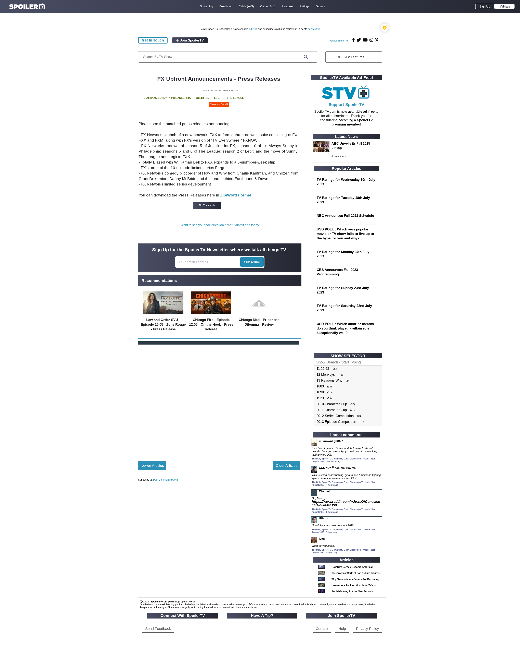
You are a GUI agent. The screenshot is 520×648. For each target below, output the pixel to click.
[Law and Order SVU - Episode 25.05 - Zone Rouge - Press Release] (163, 315)
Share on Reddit (219, 104)
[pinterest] (376, 40)
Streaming (206, 6)
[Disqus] (219, 399)
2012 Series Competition (335, 416)
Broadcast (225, 6)
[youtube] (365, 40)
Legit (218, 97)
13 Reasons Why (329, 380)
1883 (320, 386)
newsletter (314, 29)
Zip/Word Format (235, 195)
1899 (320, 392)
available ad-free (361, 111)
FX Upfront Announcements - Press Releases (218, 79)
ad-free (253, 29)
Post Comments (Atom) (166, 479)
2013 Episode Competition (336, 422)
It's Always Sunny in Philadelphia (166, 97)
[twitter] (359, 40)
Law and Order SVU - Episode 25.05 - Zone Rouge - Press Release (163, 324)
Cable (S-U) (267, 6)
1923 (320, 398)
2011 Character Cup (331, 410)
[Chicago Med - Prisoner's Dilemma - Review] (259, 315)
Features (287, 6)
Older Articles (286, 466)
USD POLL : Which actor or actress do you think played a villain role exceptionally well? (345, 328)
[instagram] (371, 40)
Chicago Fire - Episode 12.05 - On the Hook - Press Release (211, 324)
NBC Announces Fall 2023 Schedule (345, 216)
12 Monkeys (325, 374)
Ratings (304, 6)
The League (235, 97)
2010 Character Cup (331, 404)
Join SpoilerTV (191, 40)
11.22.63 (322, 369)
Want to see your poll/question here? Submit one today (220, 225)
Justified (202, 97)
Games (320, 6)
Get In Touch (153, 40)
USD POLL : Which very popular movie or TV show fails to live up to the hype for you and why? (345, 233)
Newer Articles (152, 466)
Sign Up (485, 6)
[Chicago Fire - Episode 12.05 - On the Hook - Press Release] (211, 315)
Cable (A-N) (246, 6)
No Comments (207, 205)
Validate (505, 6)
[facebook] (353, 40)
